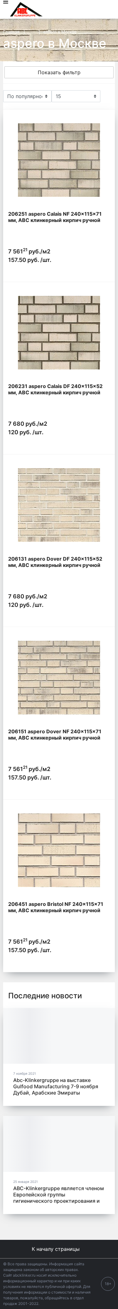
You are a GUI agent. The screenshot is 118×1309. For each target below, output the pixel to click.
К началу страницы (56, 1249)
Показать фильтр (59, 72)
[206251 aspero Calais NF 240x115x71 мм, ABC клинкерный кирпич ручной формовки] (59, 160)
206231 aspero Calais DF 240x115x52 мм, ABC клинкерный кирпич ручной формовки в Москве (55, 392)
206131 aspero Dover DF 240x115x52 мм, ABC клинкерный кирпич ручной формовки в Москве (55, 565)
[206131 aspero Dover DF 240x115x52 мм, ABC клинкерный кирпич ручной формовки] (59, 505)
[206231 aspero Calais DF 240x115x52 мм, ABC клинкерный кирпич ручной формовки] (59, 332)
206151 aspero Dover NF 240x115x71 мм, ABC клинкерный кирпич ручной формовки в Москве (54, 737)
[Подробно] (107, 96)
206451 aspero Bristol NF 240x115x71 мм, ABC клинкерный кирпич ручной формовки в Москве (55, 910)
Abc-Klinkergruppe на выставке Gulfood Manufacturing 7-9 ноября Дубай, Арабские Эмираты (55, 1086)
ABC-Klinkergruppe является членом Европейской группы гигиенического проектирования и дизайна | (58, 1197)
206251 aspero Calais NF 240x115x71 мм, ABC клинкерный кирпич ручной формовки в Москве (55, 220)
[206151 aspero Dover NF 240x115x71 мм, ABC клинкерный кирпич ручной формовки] (59, 677)
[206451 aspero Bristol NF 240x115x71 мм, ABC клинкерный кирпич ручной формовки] (59, 850)
